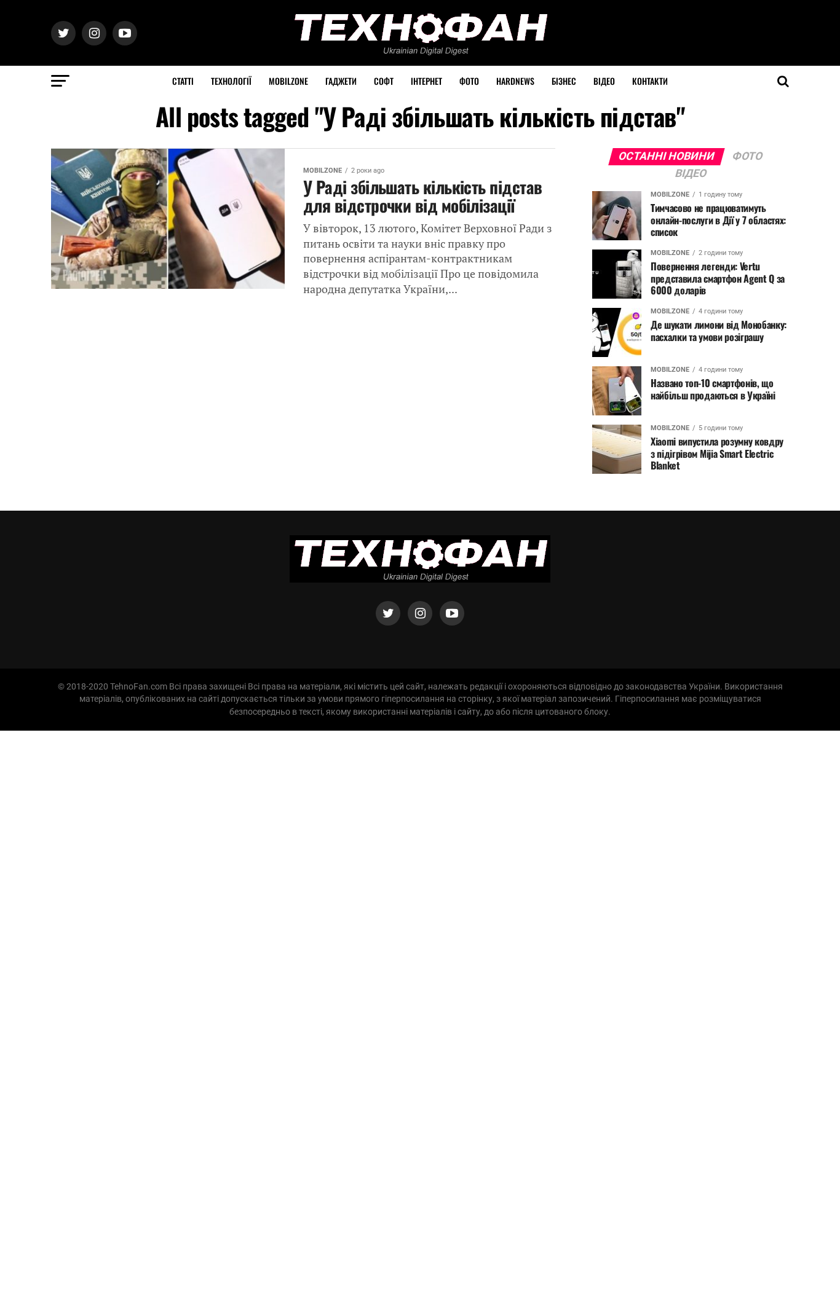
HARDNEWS (515, 80)
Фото (469, 80)
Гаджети (341, 80)
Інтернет (426, 80)
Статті (183, 80)
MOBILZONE (288, 80)
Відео (604, 80)
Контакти (650, 80)
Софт (384, 80)
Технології (231, 80)
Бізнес (564, 80)
